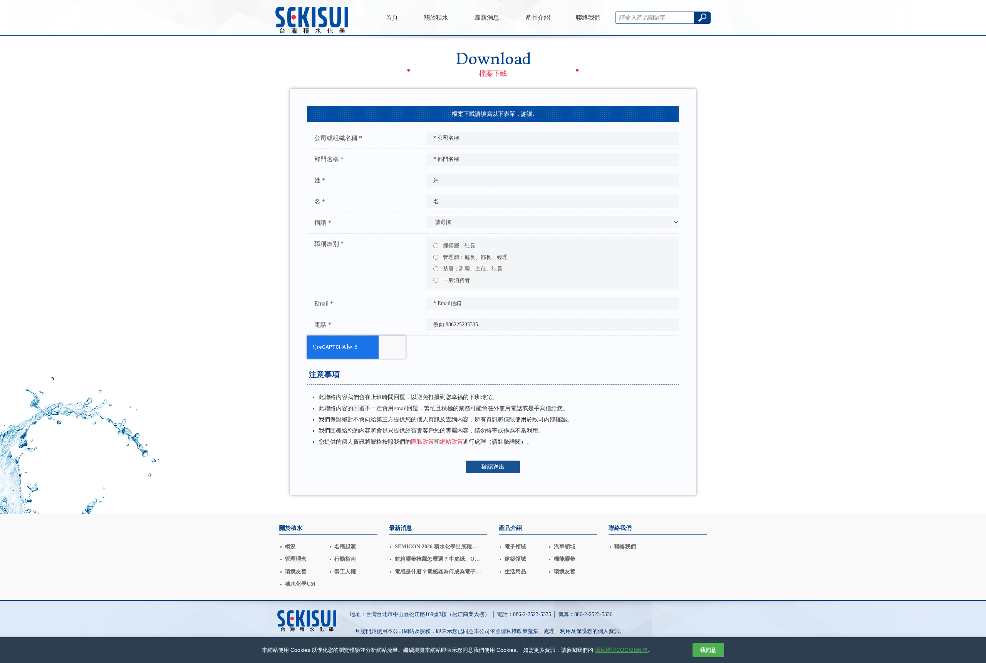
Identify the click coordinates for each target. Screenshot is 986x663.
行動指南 (345, 559)
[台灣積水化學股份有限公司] (311, 21)
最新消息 (487, 17)
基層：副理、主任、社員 (471, 269)
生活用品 (515, 571)
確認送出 (493, 467)
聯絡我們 (588, 17)
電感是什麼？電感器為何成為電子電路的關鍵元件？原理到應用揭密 (438, 572)
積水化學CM (300, 584)
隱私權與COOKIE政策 (621, 650)
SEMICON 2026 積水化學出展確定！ (433, 547)
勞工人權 (345, 571)
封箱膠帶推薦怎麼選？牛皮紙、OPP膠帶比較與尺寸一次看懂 (438, 559)
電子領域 (515, 546)
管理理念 (296, 559)
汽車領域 (564, 546)
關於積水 (436, 17)
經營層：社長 (458, 246)
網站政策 (451, 442)
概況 (290, 546)
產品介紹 (537, 17)
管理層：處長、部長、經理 (474, 257)
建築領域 (515, 559)
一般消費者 (455, 280)
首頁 (392, 17)
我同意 (708, 650)
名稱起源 (345, 546)
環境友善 (296, 571)
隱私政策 (422, 442)
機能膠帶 (564, 559)
